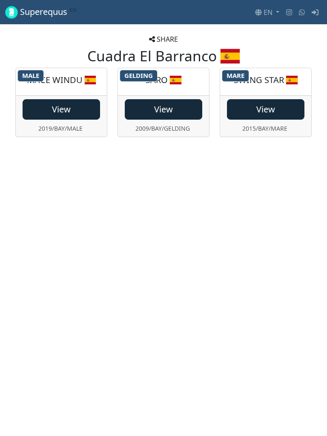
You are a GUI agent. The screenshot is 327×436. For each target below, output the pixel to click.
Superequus (47, 12)
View (61, 109)
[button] (267, 12)
